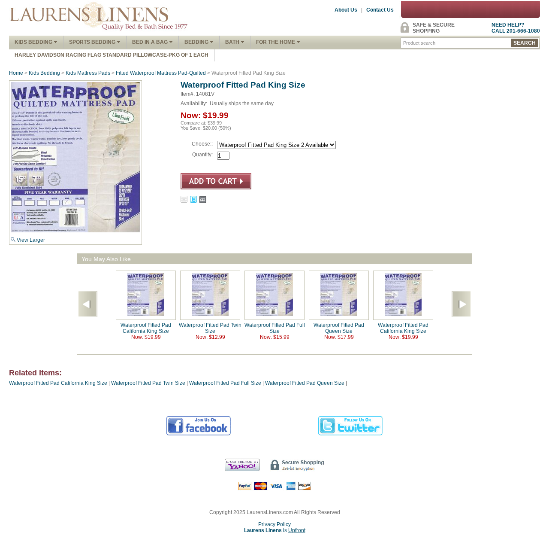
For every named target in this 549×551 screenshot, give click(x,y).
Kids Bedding (34, 42)
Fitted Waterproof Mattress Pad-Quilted (161, 73)
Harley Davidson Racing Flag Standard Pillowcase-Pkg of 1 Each (111, 55)
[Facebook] (199, 434)
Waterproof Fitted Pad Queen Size (339, 328)
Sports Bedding (93, 42)
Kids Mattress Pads (88, 73)
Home (16, 73)
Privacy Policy (274, 524)
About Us (346, 10)
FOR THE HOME (276, 42)
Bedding (197, 42)
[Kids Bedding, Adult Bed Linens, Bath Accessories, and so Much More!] (99, 33)
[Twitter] (350, 434)
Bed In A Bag (150, 42)
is (274, 530)
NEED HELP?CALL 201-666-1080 (516, 28)
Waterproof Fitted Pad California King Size (146, 328)
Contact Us (380, 10)
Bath (233, 42)
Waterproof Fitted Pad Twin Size (210, 328)
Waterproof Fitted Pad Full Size (274, 328)
